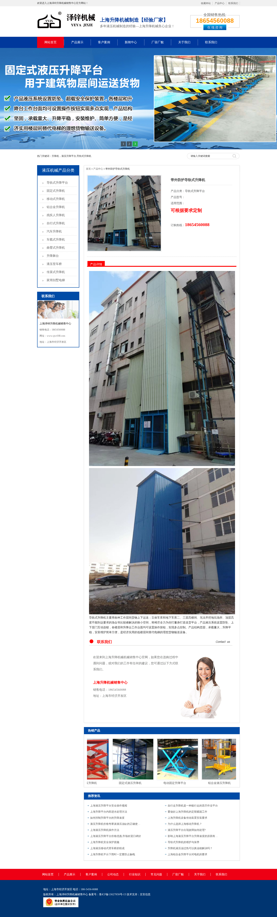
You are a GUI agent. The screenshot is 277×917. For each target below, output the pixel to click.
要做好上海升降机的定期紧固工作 (187, 811)
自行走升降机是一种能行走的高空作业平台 (193, 805)
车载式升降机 (56, 239)
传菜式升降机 (56, 272)
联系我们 (233, 3)
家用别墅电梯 (56, 280)
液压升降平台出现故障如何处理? (187, 829)
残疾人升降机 (56, 215)
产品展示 (77, 42)
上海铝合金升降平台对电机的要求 (187, 854)
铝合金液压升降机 (204, 783)
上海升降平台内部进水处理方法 (108, 811)
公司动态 (113, 874)
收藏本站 (206, 3)
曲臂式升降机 (56, 247)
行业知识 (134, 874)
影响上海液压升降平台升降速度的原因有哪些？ (193, 836)
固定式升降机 (56, 190)
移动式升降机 (56, 199)
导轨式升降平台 (57, 182)
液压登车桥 (54, 264)
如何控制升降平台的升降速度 (107, 817)
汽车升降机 (54, 231)
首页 (88, 168)
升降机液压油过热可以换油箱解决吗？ (190, 848)
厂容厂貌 (157, 42)
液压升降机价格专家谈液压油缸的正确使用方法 (115, 823)
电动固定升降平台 (160, 783)
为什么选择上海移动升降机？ (185, 823)
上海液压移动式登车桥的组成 (107, 848)
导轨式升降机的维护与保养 (183, 842)
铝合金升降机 (56, 207)
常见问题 (156, 874)
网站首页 (50, 42)
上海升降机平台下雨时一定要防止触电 (112, 854)
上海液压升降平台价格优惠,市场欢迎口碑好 (115, 836)
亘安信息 (145, 894)
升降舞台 (53, 255)
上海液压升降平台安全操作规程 (108, 805)
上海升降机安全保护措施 (104, 842)
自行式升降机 (56, 223)
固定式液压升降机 (115, 783)
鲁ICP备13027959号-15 (112, 894)
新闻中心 (131, 42)
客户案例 (104, 42)
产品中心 (219, 3)
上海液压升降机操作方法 (104, 829)
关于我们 (184, 42)
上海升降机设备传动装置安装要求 (187, 817)
